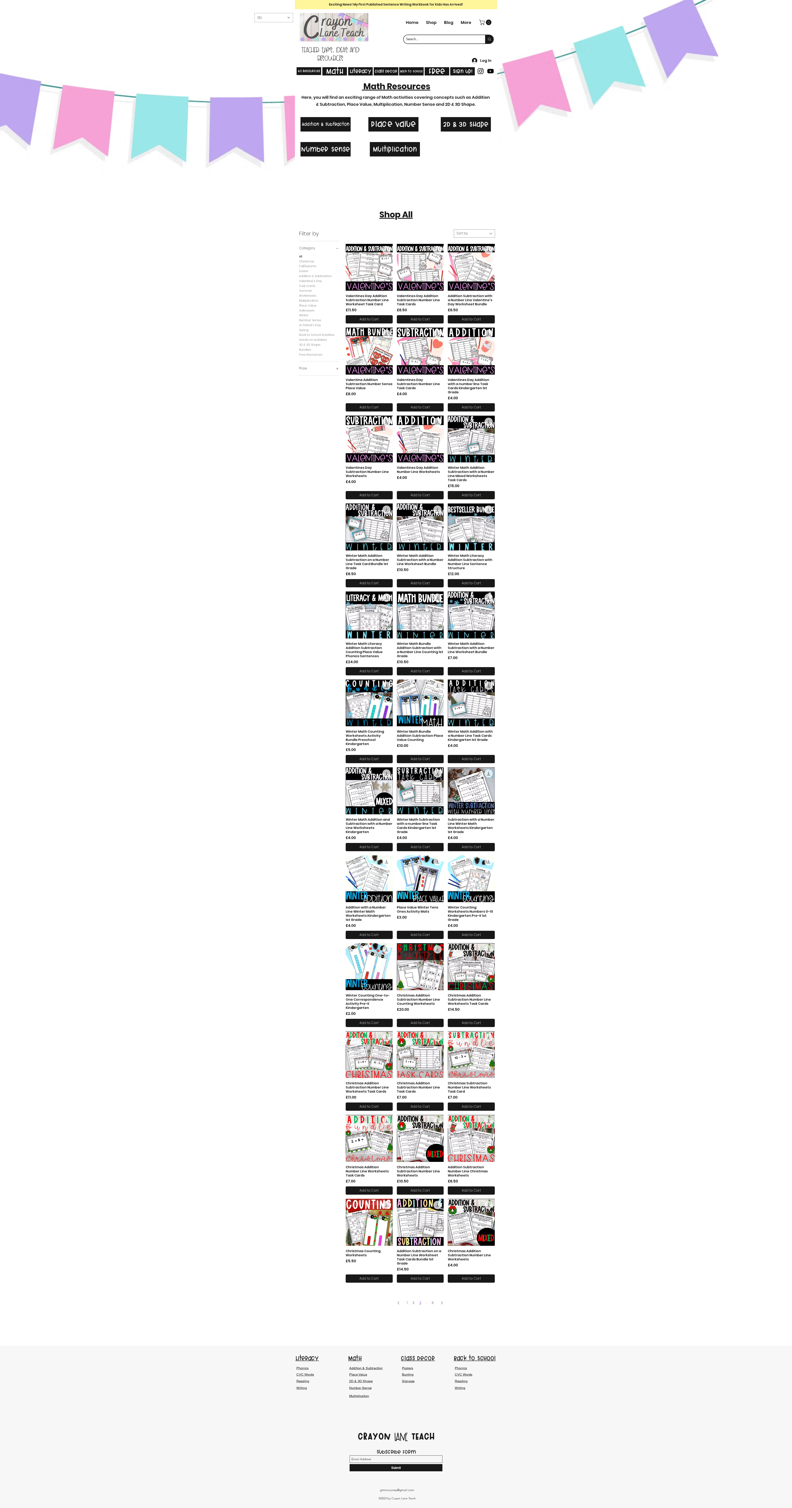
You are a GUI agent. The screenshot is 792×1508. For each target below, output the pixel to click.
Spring (303, 330)
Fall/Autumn (307, 266)
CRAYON (376, 1436)
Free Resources (310, 355)
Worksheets (307, 296)
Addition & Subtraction (315, 276)
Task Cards (307, 286)
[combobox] (474, 233)
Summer (305, 291)
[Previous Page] (398, 1303)
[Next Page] (442, 1303)
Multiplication (308, 301)
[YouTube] (490, 71)
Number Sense (310, 320)
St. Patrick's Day (310, 325)
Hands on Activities (313, 340)
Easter (303, 271)
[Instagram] (480, 71)
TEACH (421, 1436)
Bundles (305, 350)
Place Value (307, 305)
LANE (401, 1437)
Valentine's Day (310, 281)
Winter (303, 315)
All (300, 256)
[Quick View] (369, 267)
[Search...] (489, 39)
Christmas (306, 261)
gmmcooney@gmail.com (397, 1490)
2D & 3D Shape (310, 345)
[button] (486, 22)
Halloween (307, 310)
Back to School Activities (317, 335)
